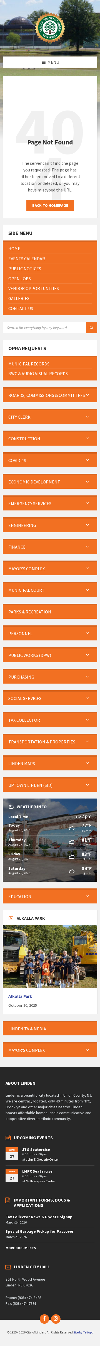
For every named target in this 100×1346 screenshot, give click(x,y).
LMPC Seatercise (37, 1171)
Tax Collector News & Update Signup (39, 1216)
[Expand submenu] (87, 395)
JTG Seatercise (36, 1149)
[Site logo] (50, 45)
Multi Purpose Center (40, 1181)
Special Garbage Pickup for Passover (40, 1231)
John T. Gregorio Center (42, 1159)
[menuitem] (50, 249)
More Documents (21, 1248)
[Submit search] (91, 327)
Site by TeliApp (83, 1332)
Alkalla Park (20, 996)
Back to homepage (50, 205)
